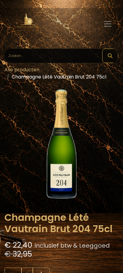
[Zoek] (110, 56)
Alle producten (21, 69)
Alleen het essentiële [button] (48, 259)
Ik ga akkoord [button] (95, 259)
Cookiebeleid (66, 240)
